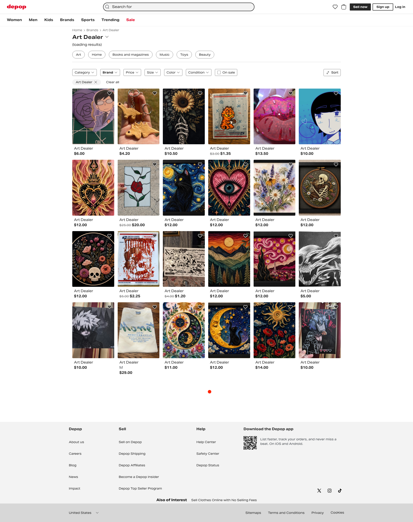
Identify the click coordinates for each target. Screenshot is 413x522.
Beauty (205, 55)
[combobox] (178, 7)
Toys (184, 55)
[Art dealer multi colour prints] (184, 116)
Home (97, 55)
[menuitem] (14, 20)
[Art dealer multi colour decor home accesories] (139, 188)
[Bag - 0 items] (343, 7)
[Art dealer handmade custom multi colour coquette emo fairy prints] (139, 259)
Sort (334, 72)
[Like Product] (109, 93)
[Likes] (335, 7)
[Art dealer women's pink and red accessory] (275, 116)
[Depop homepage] (16, 7)
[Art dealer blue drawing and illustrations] (320, 116)
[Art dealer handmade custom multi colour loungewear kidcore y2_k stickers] (229, 116)
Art (78, 55)
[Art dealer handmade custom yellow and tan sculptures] (139, 116)
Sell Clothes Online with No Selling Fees (224, 500)
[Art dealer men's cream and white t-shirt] (139, 330)
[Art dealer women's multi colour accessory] (93, 116)
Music (165, 55)
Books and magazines (130, 55)
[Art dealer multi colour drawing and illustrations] (320, 259)
